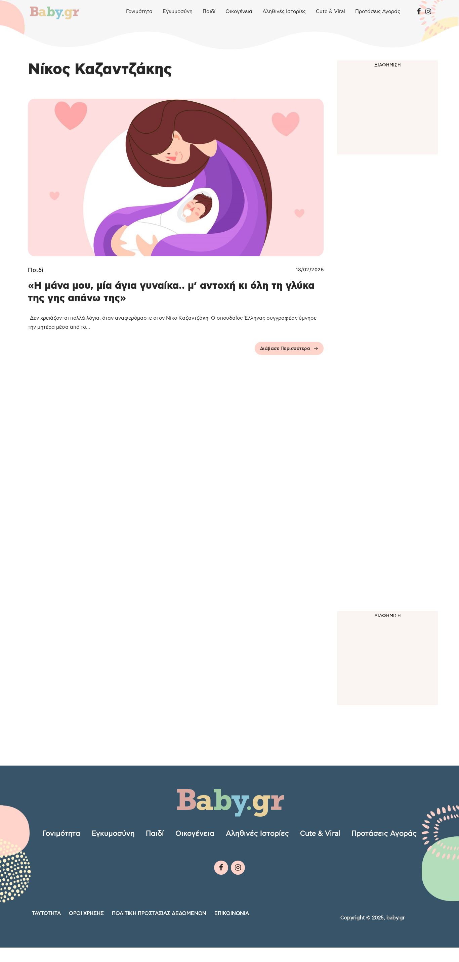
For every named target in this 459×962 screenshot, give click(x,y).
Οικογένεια (238, 11)
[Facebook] (419, 11)
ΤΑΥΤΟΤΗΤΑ (46, 913)
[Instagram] (428, 11)
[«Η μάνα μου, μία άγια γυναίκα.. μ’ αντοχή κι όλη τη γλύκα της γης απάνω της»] (176, 177)
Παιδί (209, 11)
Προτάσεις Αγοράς (377, 11)
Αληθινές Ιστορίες (284, 11)
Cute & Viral (330, 11)
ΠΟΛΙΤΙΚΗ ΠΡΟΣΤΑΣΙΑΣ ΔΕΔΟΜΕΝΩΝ (159, 913)
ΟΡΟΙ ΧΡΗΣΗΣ (86, 913)
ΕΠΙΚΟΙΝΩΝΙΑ (231, 913)
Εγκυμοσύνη (178, 11)
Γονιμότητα (139, 11)
